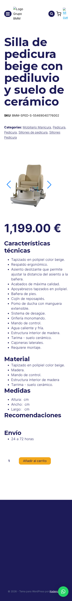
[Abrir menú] (8, 14)
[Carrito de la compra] (58, 14)
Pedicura (59, 127)
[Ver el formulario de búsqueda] (51, 14)
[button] (49, 184)
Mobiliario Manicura (37, 127)
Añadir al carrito (35, 461)
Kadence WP (57, 591)
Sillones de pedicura (33, 132)
